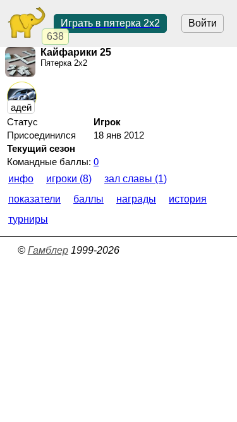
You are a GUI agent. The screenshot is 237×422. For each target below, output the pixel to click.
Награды (136, 199)
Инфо (20, 178)
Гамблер (48, 250)
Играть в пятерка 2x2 (110, 23)
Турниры (28, 219)
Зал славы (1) (135, 178)
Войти (202, 23)
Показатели (34, 199)
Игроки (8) (69, 178)
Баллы (88, 199)
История (188, 199)
